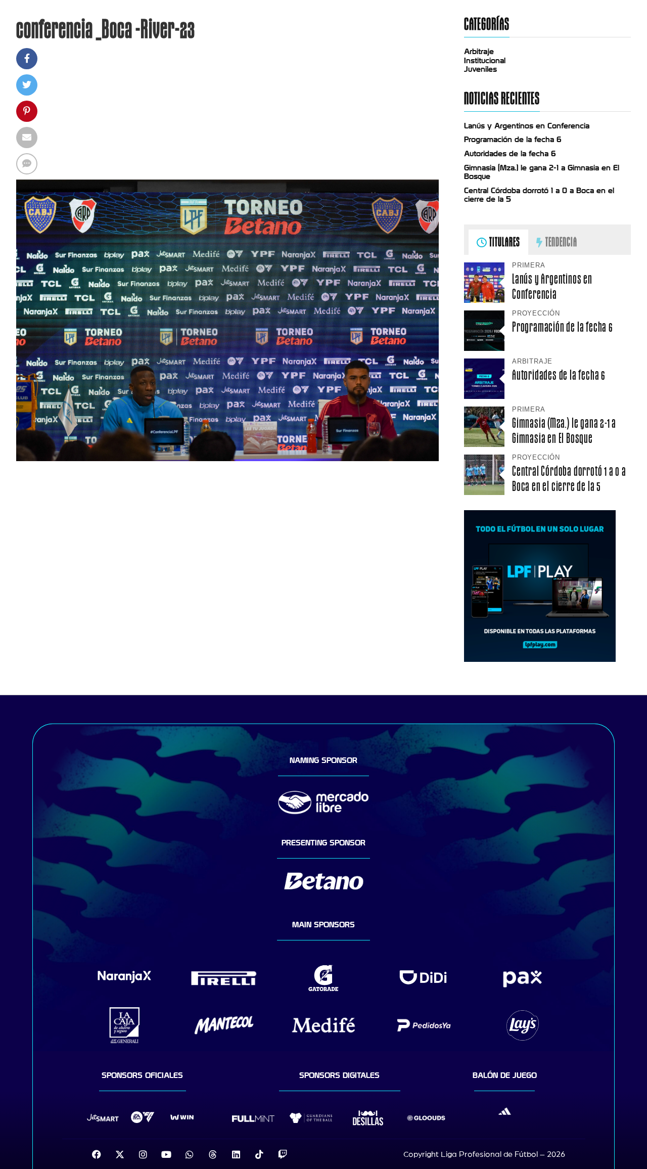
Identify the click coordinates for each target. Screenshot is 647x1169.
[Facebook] (96, 1154)
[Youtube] (166, 1154)
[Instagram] (143, 1154)
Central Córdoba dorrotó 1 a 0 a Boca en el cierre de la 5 (569, 478)
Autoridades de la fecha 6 (510, 154)
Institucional (484, 61)
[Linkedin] (236, 1154)
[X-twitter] (120, 1154)
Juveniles (480, 69)
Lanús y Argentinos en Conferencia (526, 126)
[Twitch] (282, 1154)
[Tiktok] (259, 1154)
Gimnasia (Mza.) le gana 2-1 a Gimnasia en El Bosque (564, 430)
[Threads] (213, 1154)
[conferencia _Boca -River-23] (227, 459)
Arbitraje (479, 52)
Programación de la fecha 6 (513, 140)
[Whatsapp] (189, 1154)
